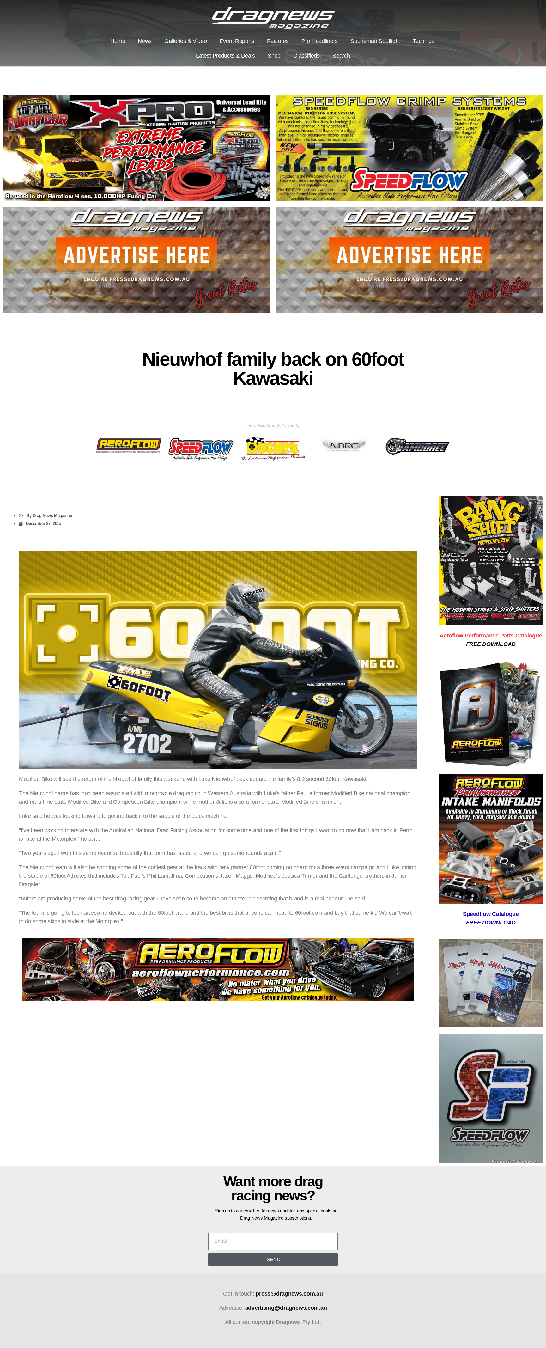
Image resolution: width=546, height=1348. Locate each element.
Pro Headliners (319, 41)
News (145, 41)
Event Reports (237, 41)
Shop (274, 55)
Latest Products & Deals (225, 55)
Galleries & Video (185, 41)
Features (278, 41)
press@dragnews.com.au (289, 1293)
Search (341, 55)
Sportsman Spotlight (375, 41)
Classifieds (306, 55)
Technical (424, 41)
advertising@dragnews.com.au (286, 1308)
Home (117, 41)
